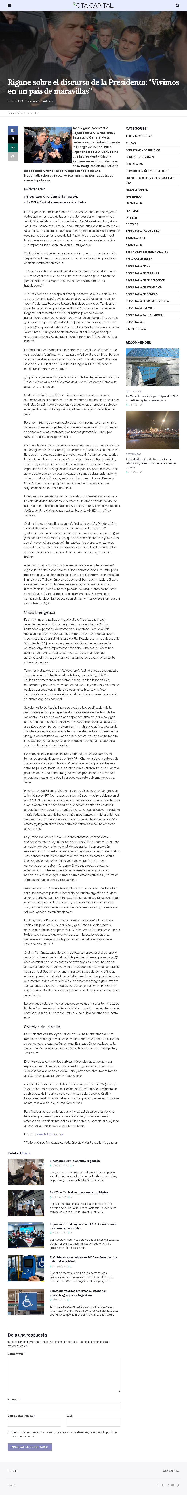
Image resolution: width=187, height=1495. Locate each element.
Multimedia (134, 196)
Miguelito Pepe (137, 189)
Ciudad (131, 143)
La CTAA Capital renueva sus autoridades (56, 202)
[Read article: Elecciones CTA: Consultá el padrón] (26, 1172)
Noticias (47, 101)
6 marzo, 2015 (15, 101)
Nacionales (34, 101)
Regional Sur (135, 238)
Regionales (134, 245)
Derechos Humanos (140, 157)
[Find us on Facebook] (158, 1485)
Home (11, 113)
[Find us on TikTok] (178, 1485)
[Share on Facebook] (13, 130)
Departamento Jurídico (143, 150)
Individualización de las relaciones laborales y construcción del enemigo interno (151, 463)
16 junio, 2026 (58, 1266)
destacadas (134, 164)
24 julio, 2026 (58, 1197)
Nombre (14, 1399)
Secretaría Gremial (140, 308)
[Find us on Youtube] (172, 1485)
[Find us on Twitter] (162, 1485)
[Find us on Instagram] (168, 1485)
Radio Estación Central (143, 231)
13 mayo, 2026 (58, 1300)
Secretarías (135, 322)
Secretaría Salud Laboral (145, 315)
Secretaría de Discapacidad (145, 280)
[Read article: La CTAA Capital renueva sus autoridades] (26, 1203)
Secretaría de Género (142, 294)
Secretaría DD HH (138, 266)
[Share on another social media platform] (13, 156)
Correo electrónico (21, 1416)
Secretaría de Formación (144, 287)
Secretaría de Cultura (142, 273)
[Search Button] (177, 5)
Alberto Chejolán (139, 136)
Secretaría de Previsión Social (148, 301)
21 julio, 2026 (58, 1233)
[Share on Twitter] (13, 139)
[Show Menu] (9, 5)
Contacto (12, 1471)
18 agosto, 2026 (59, 1165)
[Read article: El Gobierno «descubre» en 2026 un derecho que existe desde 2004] (26, 1268)
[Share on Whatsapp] (13, 147)
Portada (132, 224)
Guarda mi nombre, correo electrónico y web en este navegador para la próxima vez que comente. (64, 1434)
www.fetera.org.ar (49, 1134)
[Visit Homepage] (93, 5)
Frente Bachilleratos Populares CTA (150, 180)
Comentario (17, 1353)
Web (70, 1415)
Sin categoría (136, 329)
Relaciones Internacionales (147, 252)
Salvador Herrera (139, 259)
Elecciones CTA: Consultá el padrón (52, 196)
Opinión (131, 217)
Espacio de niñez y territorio (147, 171)
